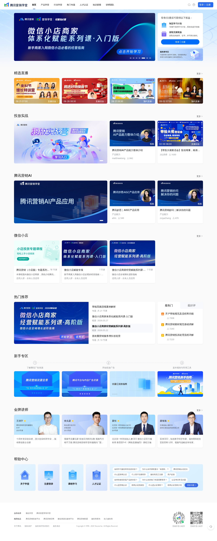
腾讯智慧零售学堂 (43, 513)
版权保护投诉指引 (42, 526)
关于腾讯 (17, 526)
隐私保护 (28, 526)
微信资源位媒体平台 (66, 519)
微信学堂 (29, 513)
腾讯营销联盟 (82, 519)
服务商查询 (95, 519)
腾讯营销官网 (49, 519)
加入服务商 (108, 519)
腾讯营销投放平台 (33, 519)
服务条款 (56, 526)
